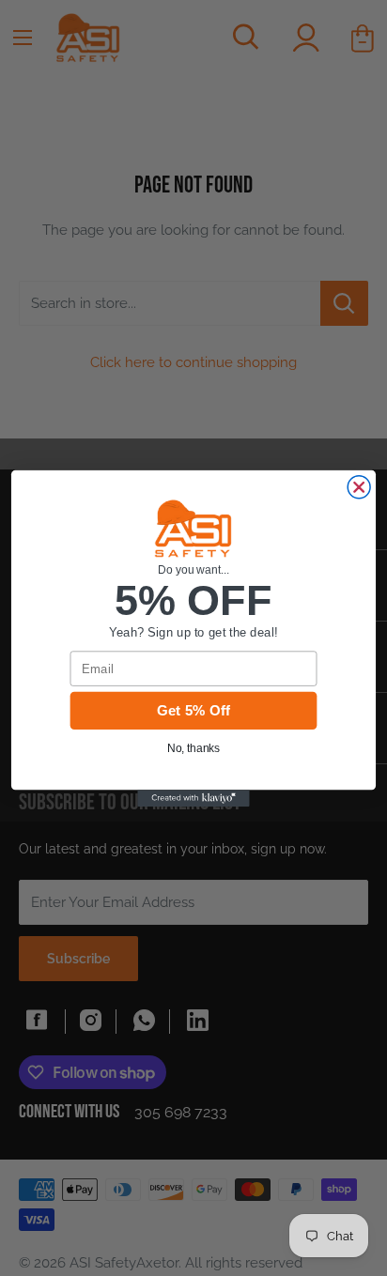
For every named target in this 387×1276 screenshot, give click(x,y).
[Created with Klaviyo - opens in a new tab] (193, 798)
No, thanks (194, 748)
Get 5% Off (193, 709)
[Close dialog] (359, 486)
